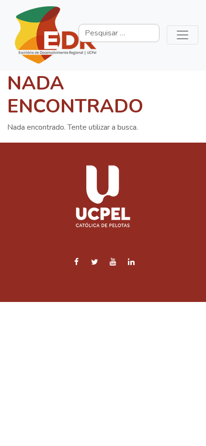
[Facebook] (76, 262)
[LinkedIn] (131, 262)
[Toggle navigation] (182, 35)
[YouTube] (112, 262)
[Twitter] (94, 262)
